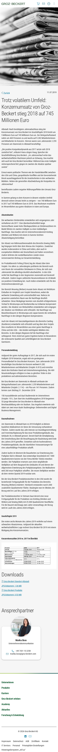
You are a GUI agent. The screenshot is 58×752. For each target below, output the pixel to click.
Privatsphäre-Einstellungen (33, 745)
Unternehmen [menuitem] (7, 682)
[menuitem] (38, 3)
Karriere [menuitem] (5, 693)
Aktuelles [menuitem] (5, 709)
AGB (27, 741)
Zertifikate (35, 741)
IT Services (5, 745)
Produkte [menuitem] (5, 687)
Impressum (6, 741)
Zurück (6, 93)
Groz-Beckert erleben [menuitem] (10, 698)
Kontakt (45, 741)
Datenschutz (18, 741)
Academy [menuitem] (5, 704)
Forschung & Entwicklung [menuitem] (12, 715)
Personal (16, 745)
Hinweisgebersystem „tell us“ (13, 750)
